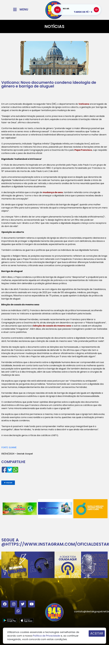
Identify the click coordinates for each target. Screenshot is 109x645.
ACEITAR (96, 633)
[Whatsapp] (18, 610)
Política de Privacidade (46, 635)
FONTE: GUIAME (8, 447)
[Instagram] (13, 604)
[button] (8, 483)
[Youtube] (31, 604)
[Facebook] (4, 604)
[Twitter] (22, 604)
